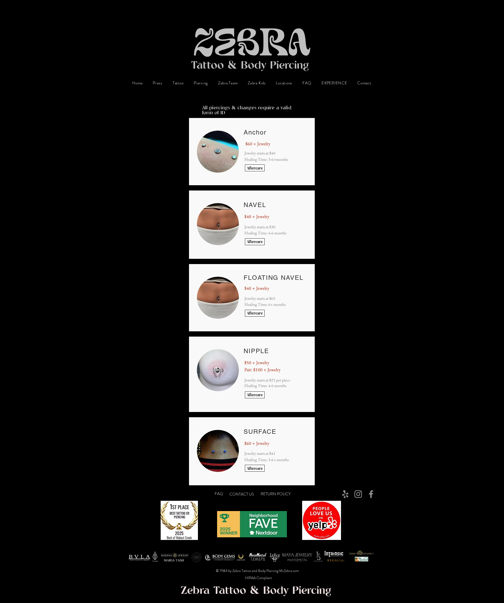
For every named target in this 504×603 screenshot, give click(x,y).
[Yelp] (345, 494)
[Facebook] (371, 494)
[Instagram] (358, 494)
